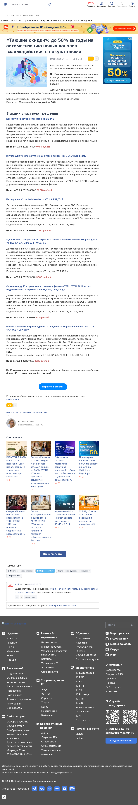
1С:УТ (79, 690)
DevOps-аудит (15, 725)
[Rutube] (72, 788)
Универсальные (85, 707)
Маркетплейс (84, 667)
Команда (46, 659)
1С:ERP (80, 677)
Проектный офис (87, 728)
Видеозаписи (119, 638)
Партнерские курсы (87, 659)
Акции (44, 689)
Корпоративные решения (51, 725)
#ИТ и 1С (19, 412)
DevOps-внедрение (18, 730)
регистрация (55, 605)
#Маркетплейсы (29, 412)
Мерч (113, 654)
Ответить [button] (30, 597)
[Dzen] (57, 788)
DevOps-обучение (17, 721)
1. (15, 584)
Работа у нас (113, 687)
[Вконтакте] (42, 788)
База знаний (14, 668)
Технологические (51, 750)
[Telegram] (34, 788)
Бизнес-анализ (49, 642)
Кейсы (45, 706)
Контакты (111, 691)
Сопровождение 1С (52, 682)
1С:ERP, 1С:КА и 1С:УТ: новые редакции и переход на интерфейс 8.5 (87, 518)
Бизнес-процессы (51, 646)
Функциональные (17, 677)
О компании (114, 664)
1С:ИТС (45, 693)
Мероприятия (119, 633)
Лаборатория (15, 716)
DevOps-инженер (86, 654)
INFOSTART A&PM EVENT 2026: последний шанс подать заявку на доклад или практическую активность (16, 467)
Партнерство (49, 711)
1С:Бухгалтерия (85, 672)
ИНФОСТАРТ (13, 399)
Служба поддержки (117, 703)
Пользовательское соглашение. (19, 772)
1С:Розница (82, 694)
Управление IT (49, 663)
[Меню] (5, 4)
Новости (12, 638)
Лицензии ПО (49, 737)
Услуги (45, 702)
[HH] (49, 788)
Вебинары (47, 715)
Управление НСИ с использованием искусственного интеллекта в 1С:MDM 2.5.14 (65, 518)
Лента (10, 647)
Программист (84, 638)
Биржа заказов (120, 644)
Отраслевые (48, 741)
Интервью (13, 651)
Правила (111, 678)
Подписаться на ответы (21, 571)
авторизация (69, 605)
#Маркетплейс (41, 412)
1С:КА (79, 681)
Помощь (110, 682)
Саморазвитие (49, 671)
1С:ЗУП (80, 698)
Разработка (14, 690)
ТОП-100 (12, 655)
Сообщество (14, 707)
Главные (12, 642)
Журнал (12, 633)
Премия (11, 659)
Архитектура (48, 667)
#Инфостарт (11, 412)
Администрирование (19, 699)
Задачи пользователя (19, 686)
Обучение (82, 633)
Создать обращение (121, 740)
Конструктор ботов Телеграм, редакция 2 (30, 118)
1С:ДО (79, 703)
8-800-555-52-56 (117, 729)
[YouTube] (64, 788)
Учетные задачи (16, 682)
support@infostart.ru (120, 733)
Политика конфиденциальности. (55, 772)
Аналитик (81, 642)
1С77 (78, 715)
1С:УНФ (80, 685)
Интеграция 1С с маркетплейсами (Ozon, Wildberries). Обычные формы (46, 155)
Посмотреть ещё (53, 554)
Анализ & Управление (49, 635)
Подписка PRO (15, 673)
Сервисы (46, 698)
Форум (115, 649)
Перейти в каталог (52, 386)
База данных (14, 695)
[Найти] (132, 625)
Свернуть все (14, 576)
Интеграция (14, 703)
